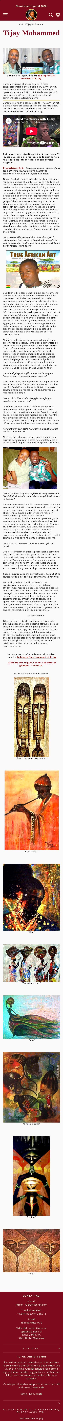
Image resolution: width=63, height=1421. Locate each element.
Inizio (21, 24)
